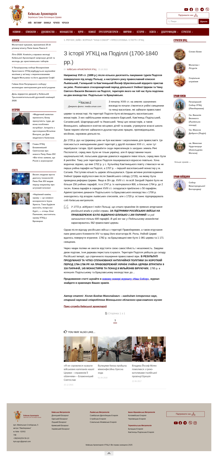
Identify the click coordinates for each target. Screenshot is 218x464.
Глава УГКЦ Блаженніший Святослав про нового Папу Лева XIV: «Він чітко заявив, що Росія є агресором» (44, 152)
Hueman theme (48, 458)
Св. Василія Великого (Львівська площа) (195, 120)
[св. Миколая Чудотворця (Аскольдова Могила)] (180, 146)
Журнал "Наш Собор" (96, 40)
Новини (16, 32)
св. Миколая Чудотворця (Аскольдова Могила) (195, 148)
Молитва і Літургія (194, 67)
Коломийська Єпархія (137, 415)
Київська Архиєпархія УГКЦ (81, 69)
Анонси (15, 40)
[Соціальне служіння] (180, 81)
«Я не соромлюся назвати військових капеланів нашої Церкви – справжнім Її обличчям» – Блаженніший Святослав (79, 372)
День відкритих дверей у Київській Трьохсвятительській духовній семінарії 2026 (33, 97)
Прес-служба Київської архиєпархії (85, 306)
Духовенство (48, 32)
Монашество (66, 32)
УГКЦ (141, 40)
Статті (133, 40)
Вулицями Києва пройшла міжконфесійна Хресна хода (112, 369)
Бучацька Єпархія (135, 429)
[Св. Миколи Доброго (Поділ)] (180, 133)
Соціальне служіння (194, 80)
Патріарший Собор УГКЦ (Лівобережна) (196, 105)
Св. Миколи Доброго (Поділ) (197, 131)
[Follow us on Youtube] (186, 9)
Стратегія (186, 32)
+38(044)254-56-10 (21, 438)
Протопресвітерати (108, 32)
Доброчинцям (168, 32)
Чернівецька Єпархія (137, 419)
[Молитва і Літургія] (180, 68)
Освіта (152, 32)
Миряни (127, 32)
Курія (80, 32)
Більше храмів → (183, 162)
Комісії (92, 32)
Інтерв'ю (16, 110)
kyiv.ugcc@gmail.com (22, 441)
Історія (140, 32)
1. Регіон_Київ (72, 40)
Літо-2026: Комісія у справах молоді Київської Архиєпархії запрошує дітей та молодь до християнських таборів (33, 57)
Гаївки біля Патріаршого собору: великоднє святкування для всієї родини (33, 86)
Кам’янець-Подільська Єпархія (141, 432)
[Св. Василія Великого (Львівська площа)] (180, 118)
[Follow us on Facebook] (191, 9)
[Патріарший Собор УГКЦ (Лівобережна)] (180, 105)
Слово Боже (195, 51)
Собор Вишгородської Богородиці (197, 185)
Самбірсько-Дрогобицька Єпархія (104, 415)
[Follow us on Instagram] (196, 9)
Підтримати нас (186, 15)
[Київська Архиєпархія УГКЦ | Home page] (38, 15)
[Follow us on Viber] (207, 9)
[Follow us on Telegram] (202, 9)
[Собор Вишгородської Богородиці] (180, 186)
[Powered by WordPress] (24, 458)
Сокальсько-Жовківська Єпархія (103, 422)
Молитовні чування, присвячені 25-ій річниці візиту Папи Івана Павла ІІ (31, 46)
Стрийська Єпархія (98, 419)
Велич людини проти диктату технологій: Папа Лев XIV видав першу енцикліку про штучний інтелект (44, 181)
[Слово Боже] (180, 55)
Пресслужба (119, 40)
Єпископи (31, 32)
